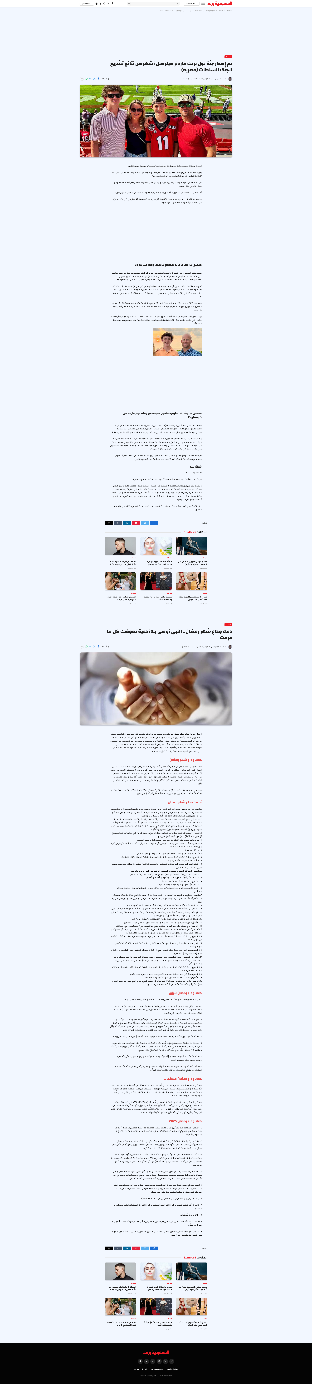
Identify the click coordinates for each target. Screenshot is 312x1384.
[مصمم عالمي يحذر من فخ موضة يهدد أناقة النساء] (156, 581)
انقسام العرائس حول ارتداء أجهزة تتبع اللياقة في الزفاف (121, 598)
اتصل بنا (144, 1369)
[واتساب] (86, 79)
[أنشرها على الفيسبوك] (98, 79)
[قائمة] (203, 3)
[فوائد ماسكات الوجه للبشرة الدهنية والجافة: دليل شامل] (156, 546)
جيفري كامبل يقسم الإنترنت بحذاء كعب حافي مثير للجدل (193, 598)
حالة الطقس (86, 3)
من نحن (136, 1369)
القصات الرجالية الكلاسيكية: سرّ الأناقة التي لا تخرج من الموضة (122, 563)
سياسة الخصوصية (157, 1369)
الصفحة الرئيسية (173, 1369)
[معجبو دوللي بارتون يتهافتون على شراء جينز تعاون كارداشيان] (191, 546)
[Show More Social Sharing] (82, 79)
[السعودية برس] (219, 3)
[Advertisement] (156, 33)
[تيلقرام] (90, 79)
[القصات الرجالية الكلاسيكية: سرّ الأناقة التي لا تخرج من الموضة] (120, 546)
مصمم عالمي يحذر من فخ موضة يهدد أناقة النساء (158, 598)
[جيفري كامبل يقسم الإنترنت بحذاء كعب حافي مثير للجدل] (191, 581)
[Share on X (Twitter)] (94, 79)
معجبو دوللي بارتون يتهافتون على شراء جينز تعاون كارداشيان (192, 563)
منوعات (228, 56)
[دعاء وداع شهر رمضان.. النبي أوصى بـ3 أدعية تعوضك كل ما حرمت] (156, 688)
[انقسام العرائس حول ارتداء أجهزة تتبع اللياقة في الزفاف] (120, 581)
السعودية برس (216, 78)
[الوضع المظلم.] (100, 4)
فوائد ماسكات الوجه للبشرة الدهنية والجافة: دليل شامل (159, 563)
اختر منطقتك (191, 3)
